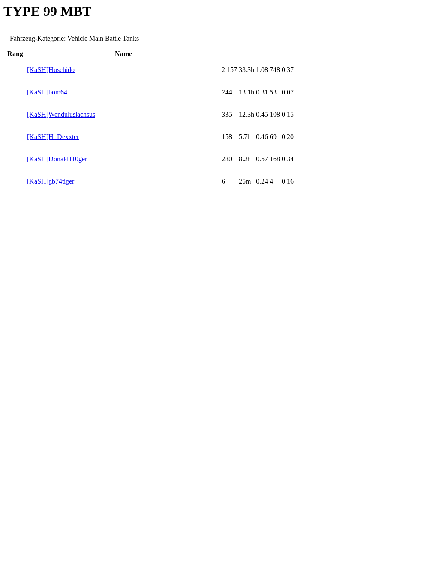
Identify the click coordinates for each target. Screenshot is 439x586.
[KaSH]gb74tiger (50, 181)
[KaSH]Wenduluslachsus (61, 114)
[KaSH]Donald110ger (57, 159)
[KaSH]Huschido (51, 69)
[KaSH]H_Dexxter (53, 136)
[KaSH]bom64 (47, 92)
